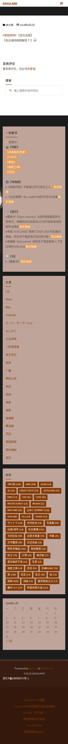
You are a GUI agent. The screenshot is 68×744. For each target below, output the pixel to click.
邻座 (28, 581)
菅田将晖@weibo (34, 732)
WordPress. (47, 668)
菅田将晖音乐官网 (34, 719)
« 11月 (9, 641)
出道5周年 (15, 529)
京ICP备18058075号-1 (16, 678)
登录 (32, 68)
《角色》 (11, 162)
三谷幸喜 (11, 339)
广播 (8, 370)
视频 (12, 581)
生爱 (37, 561)
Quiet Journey (38, 510)
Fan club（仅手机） (34, 712)
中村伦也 (34, 522)
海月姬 (42, 555)
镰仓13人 (14, 587)
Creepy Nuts (29, 490)
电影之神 (14, 568)
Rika (8, 307)
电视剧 (10, 418)
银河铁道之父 (47, 581)
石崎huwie (50, 568)
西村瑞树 (11, 449)
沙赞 (27, 555)
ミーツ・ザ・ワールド (19, 323)
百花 (32, 568)
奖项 (8, 362)
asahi (46, 484)
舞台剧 (10, 426)
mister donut (17, 503)
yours (41, 516)
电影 (8, 410)
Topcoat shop (34, 725)
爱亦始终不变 (17, 561)
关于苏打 (11, 354)
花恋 (25, 574)
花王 (40, 574)
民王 (12, 555)
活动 (8, 394)
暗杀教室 (38, 548)
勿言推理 (36, 529)
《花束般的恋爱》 (16, 152)
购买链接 (24, 226)
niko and (14, 510)
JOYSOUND (51, 490)
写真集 (53, 522)
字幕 (54, 535)
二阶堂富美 (12, 347)
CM (7, 291)
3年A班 (14, 484)
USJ (26, 516)
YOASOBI (11, 315)
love (41, 497)
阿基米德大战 (37, 587)
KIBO (12, 497)
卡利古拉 (14, 535)
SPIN (12, 516)
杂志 (8, 386)
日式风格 (34, 542)
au (11, 490)
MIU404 (38, 503)
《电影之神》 (14, 167)
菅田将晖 (11, 442)
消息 (8, 402)
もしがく (11, 331)
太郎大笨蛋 (35, 535)
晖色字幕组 (16, 548)
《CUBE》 (12, 157)
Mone (9, 299)
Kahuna (33, 668)
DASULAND (10, 4)
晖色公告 (11, 378)
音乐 (8, 457)
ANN (31, 484)
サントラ (14, 522)
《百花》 (11, 172)
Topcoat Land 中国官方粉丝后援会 (34, 706)
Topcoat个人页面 (34, 700)
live (26, 497)
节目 (8, 434)
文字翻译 (14, 542)
